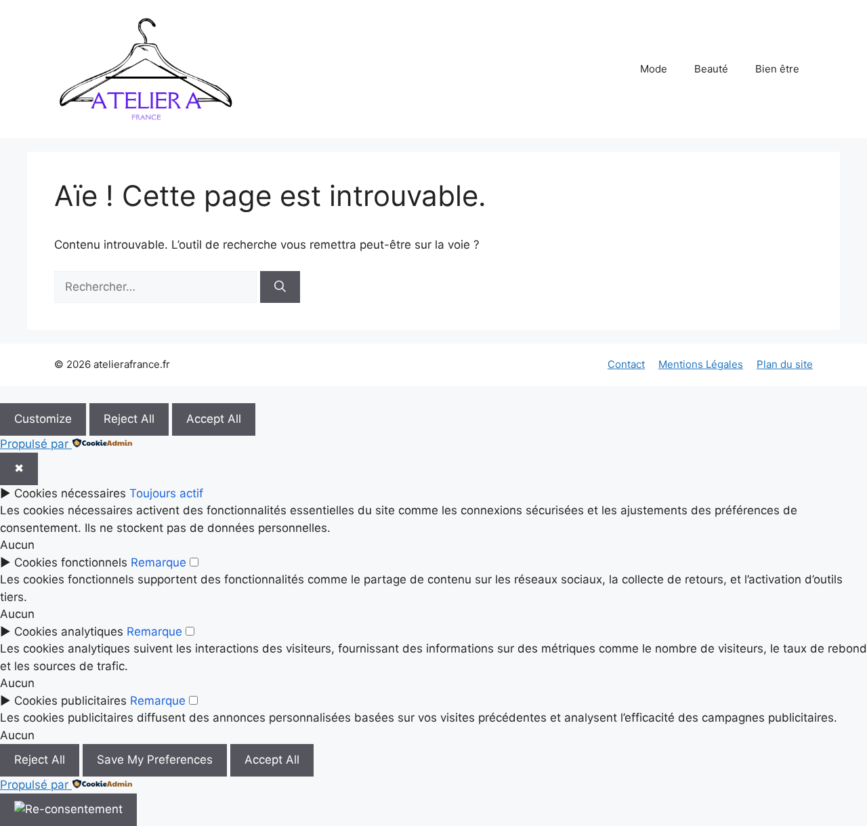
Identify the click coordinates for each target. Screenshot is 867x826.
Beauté (711, 68)
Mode (653, 68)
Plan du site (785, 364)
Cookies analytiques (68, 631)
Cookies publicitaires (70, 700)
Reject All (129, 419)
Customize (43, 419)
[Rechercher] (280, 287)
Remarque (158, 562)
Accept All (213, 419)
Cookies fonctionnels (70, 562)
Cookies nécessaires (70, 493)
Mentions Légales (700, 364)
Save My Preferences (155, 759)
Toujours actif (166, 493)
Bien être (777, 68)
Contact (626, 364)
